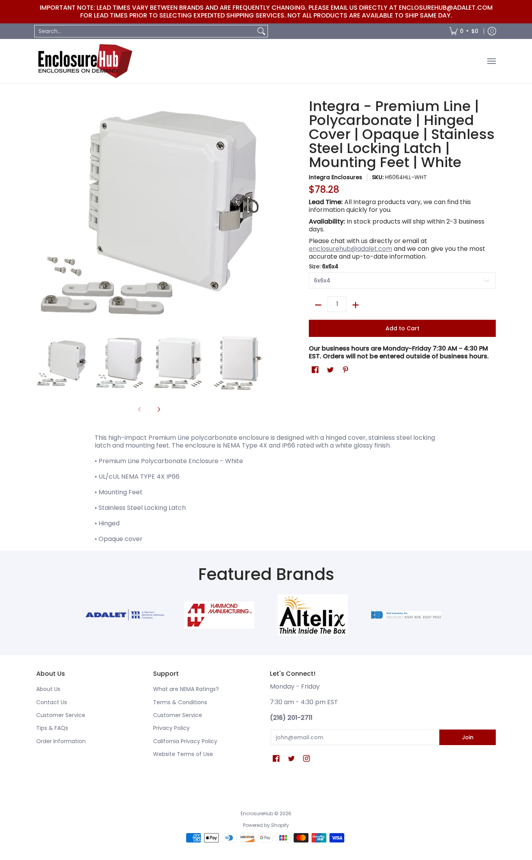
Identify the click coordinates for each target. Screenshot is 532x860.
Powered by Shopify (266, 825)
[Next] (158, 409)
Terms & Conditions (180, 702)
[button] (315, 370)
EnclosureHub (257, 813)
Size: (323, 266)
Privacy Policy (171, 728)
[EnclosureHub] (85, 61)
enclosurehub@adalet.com (350, 248)
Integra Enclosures (335, 177)
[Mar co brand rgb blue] (126, 614)
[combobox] (145, 31)
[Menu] (491, 61)
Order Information (61, 741)
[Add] (355, 305)
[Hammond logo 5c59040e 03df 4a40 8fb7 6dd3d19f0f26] (219, 615)
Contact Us (51, 702)
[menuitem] (463, 31)
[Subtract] (318, 305)
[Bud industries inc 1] (406, 615)
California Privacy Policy (185, 741)
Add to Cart (402, 328)
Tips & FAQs (52, 728)
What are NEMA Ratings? (186, 689)
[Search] (261, 31)
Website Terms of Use (183, 754)
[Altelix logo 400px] (313, 615)
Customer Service (60, 715)
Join (468, 737)
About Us (48, 689)
